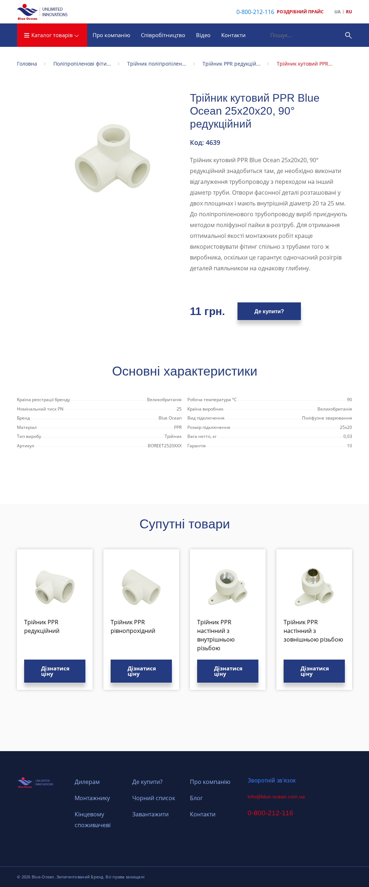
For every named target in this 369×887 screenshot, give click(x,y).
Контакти (233, 35)
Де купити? (269, 311)
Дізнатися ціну (55, 671)
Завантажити (150, 814)
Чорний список (153, 798)
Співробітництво (163, 35)
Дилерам (87, 782)
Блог (196, 798)
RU (349, 12)
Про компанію (111, 35)
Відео (203, 35)
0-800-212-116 (255, 12)
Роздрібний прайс (300, 12)
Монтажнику (92, 798)
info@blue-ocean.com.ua (276, 796)
